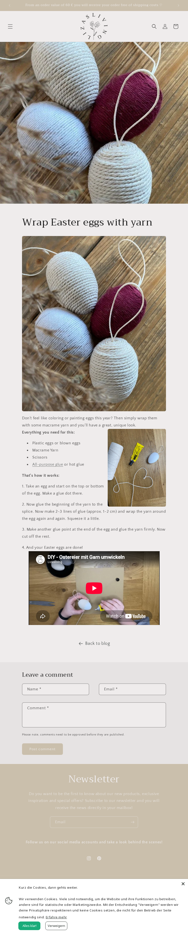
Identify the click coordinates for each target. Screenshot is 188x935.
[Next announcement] (178, 5)
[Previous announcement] (9, 5)
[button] (10, 26)
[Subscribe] (132, 822)
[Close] (183, 883)
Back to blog (97, 643)
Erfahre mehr (56, 917)
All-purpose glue (47, 464)
